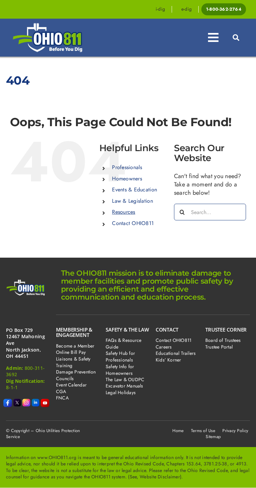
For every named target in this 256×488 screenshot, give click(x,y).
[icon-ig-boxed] (26, 401)
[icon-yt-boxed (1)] (45, 401)
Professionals (127, 167)
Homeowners (127, 178)
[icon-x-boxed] (17, 401)
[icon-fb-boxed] (7, 401)
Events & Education (134, 189)
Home (178, 430)
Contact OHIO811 (133, 223)
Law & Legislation (132, 201)
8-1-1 (12, 387)
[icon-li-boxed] (36, 401)
